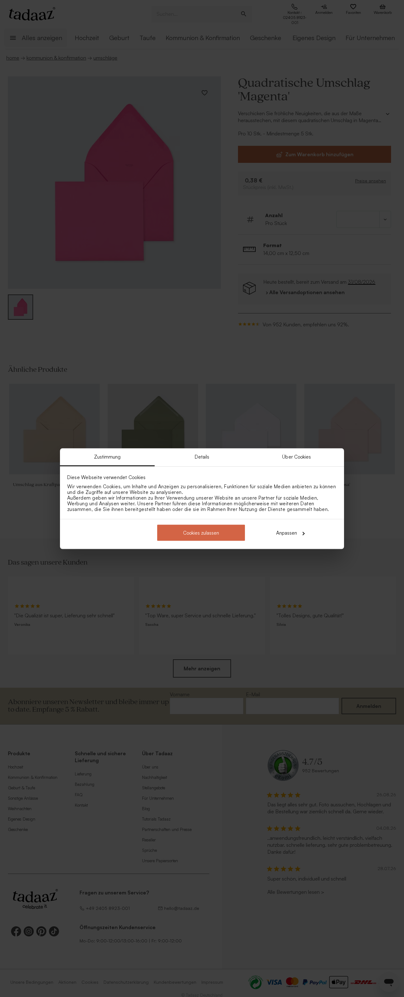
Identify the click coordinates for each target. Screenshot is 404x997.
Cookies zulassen (201, 533)
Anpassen (286, 533)
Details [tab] (202, 457)
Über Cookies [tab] (296, 457)
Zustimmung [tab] (107, 457)
